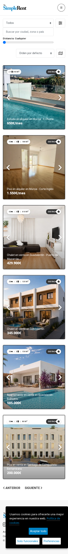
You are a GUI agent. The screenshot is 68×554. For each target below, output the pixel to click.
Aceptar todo (38, 531)
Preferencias (52, 541)
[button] (60, 23)
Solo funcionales (27, 541)
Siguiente (33, 488)
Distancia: (14, 38)
